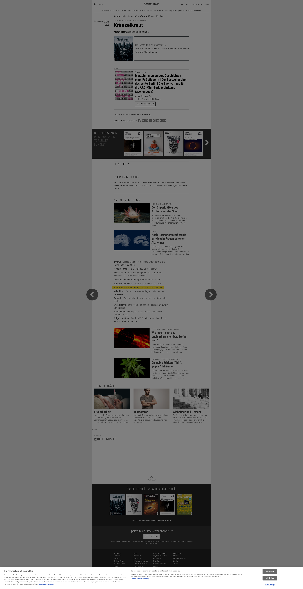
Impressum (50, 584)
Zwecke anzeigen (270, 585)
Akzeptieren (270, 571)
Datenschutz (43, 584)
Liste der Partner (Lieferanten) (140, 579)
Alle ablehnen (270, 578)
